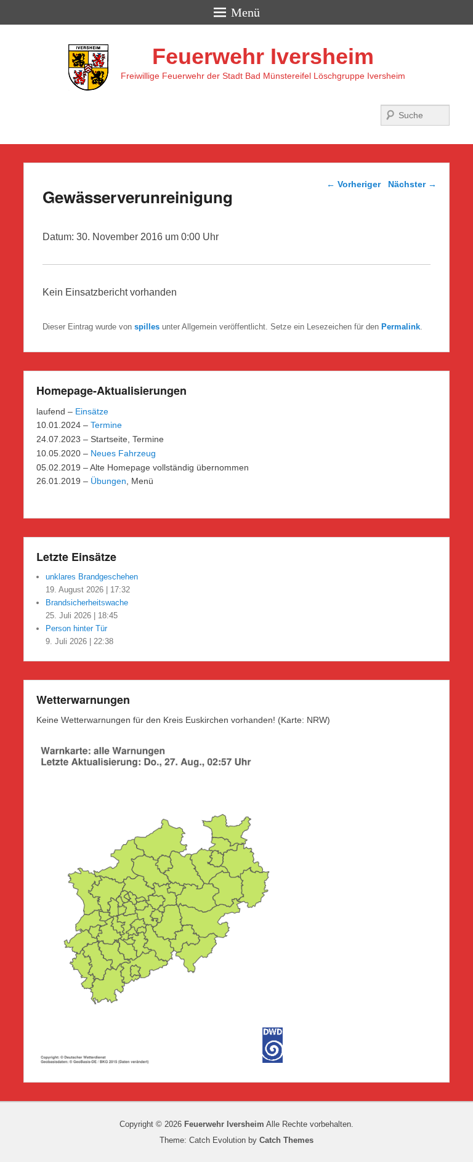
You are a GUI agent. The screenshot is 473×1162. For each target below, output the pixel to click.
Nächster (412, 184)
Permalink (400, 326)
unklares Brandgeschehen (92, 576)
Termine (106, 425)
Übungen (108, 481)
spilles (147, 326)
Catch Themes (286, 1140)
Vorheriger (353, 184)
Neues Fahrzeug (123, 453)
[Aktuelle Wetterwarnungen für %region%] (166, 1063)
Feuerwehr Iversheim (263, 56)
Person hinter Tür (76, 628)
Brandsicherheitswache (87, 602)
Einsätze (91, 411)
